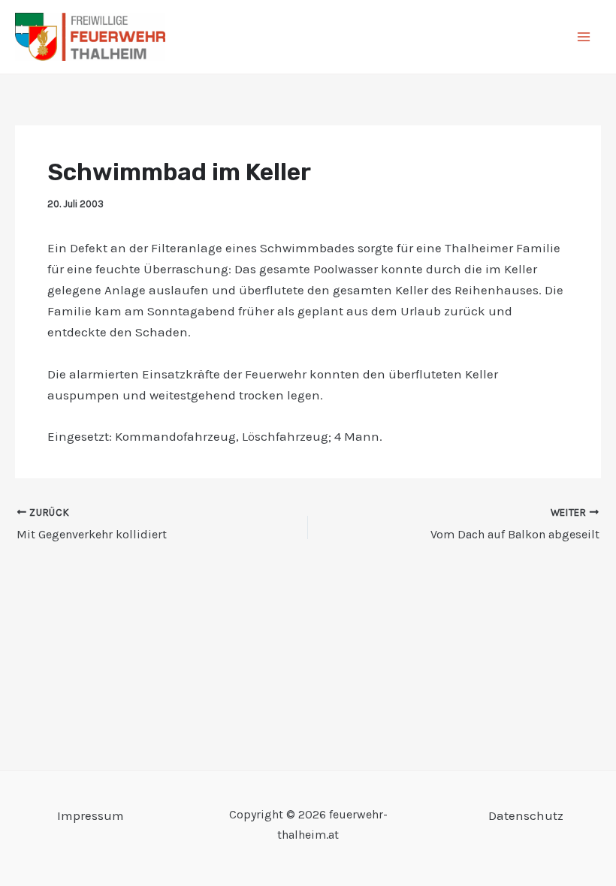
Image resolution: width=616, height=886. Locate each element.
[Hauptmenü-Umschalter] (584, 37)
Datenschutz (525, 815)
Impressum (90, 815)
